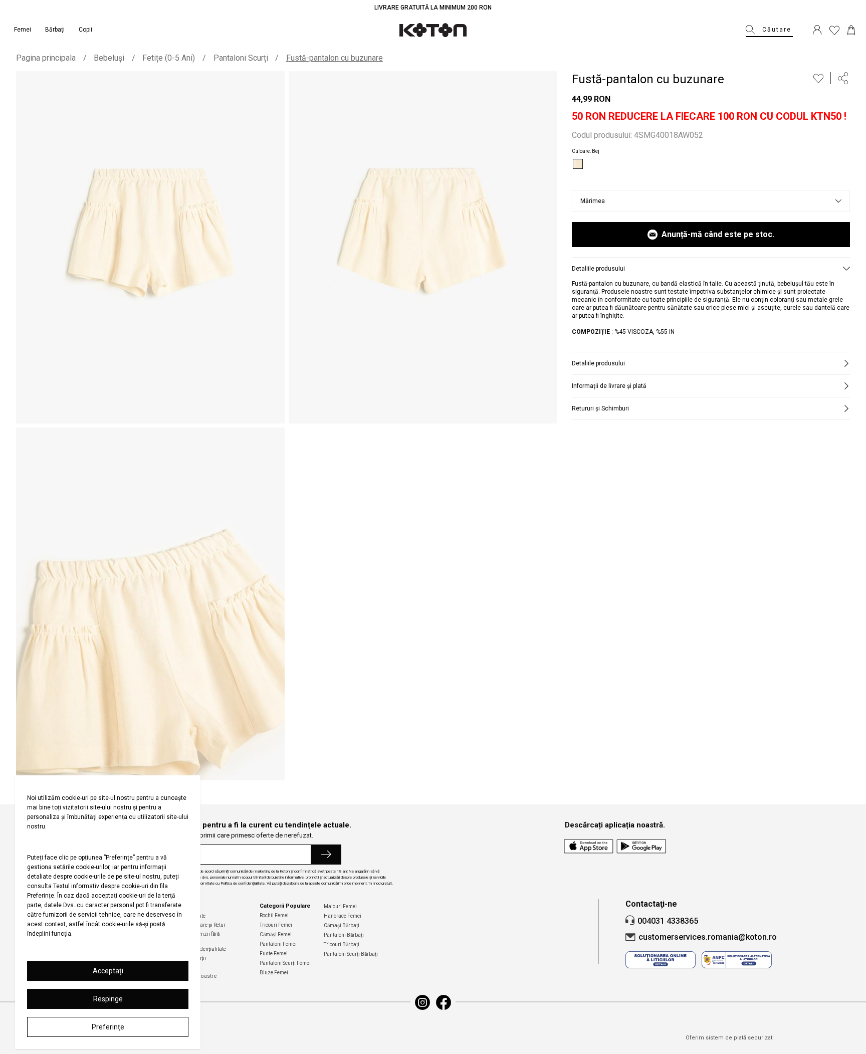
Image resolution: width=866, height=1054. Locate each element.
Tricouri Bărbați (341, 944)
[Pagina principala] (433, 30)
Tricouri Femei (276, 925)
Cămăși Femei (276, 934)
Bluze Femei (274, 972)
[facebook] (443, 1002)
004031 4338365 (667, 921)
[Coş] (851, 30)
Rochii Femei (274, 915)
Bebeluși (109, 58)
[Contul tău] (817, 30)
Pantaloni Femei (278, 944)
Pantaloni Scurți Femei (285, 963)
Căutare (776, 29)
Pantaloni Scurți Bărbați (351, 954)
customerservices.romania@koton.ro (707, 937)
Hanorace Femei (342, 916)
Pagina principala (46, 58)
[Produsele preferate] (834, 30)
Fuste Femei (274, 953)
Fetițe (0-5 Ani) (168, 58)
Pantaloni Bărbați (344, 935)
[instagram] (422, 1002)
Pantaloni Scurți (240, 58)
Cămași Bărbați (341, 925)
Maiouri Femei (340, 906)
